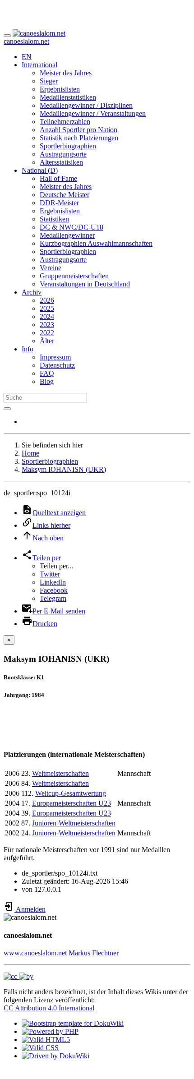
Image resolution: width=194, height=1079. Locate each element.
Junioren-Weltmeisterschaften (73, 823)
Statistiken (54, 219)
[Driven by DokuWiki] (55, 1056)
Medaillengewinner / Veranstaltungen (93, 113)
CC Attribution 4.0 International (49, 1008)
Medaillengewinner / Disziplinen (86, 105)
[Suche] (7, 408)
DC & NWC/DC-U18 (71, 227)
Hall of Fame (58, 178)
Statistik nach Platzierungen (79, 138)
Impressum (55, 357)
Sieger (49, 81)
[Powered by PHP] (50, 1031)
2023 (47, 324)
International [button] (39, 65)
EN (27, 56)
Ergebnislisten (60, 89)
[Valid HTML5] (46, 1039)
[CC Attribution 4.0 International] (18, 976)
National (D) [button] (40, 170)
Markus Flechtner (94, 953)
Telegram (53, 598)
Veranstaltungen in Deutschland (85, 284)
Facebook (54, 590)
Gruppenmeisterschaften (74, 276)
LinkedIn (53, 582)
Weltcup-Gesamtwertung (70, 793)
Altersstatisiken (61, 162)
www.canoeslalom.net (35, 953)
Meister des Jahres (66, 73)
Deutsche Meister (64, 194)
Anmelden (30, 909)
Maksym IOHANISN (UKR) (64, 469)
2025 (47, 308)
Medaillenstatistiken (68, 97)
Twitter (50, 574)
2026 (47, 300)
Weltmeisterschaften (60, 773)
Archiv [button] (32, 292)
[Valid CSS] (40, 1047)
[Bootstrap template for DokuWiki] (73, 1023)
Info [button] (27, 349)
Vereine (50, 268)
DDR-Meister (59, 203)
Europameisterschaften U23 (71, 803)
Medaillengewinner (67, 235)
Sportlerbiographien (68, 146)
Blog (47, 381)
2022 (47, 333)
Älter (47, 341)
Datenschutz (57, 365)
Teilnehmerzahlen (65, 121)
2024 (47, 316)
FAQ (47, 373)
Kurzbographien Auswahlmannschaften (96, 243)
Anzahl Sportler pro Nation (78, 130)
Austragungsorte (63, 154)
